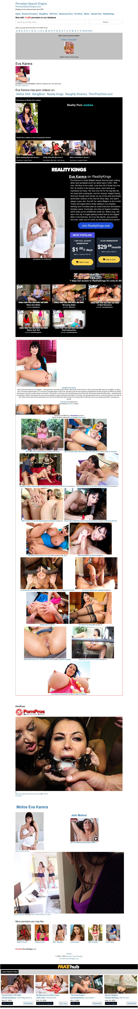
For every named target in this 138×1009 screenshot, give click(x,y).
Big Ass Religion (111, 995)
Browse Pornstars (30, 13)
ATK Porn (53, 13)
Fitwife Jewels (22, 942)
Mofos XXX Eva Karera (22, 851)
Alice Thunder (58, 942)
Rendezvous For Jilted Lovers (47, 995)
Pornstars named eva (21, 85)
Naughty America (76, 94)
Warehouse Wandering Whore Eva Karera (27, 794)
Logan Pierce (28, 160)
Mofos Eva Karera (32, 806)
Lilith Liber (40, 998)
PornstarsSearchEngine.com (28, 6)
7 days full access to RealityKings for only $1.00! (96, 280)
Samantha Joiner (77, 998)
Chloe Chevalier (69, 39)
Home (18, 13)
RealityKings (108, 13)
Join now (63, 1003)
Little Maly (20, 998)
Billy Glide (53, 160)
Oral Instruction (69, 330)
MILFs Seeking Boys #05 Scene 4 (27, 157)
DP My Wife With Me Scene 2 (53, 157)
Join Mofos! (79, 815)
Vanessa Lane (40, 942)
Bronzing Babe (69, 304)
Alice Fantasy (93, 942)
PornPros (78, 13)
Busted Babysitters (19, 914)
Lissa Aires (110, 942)
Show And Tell (33, 330)
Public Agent (111, 1003)
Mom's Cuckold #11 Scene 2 (79, 157)
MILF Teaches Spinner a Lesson (41, 914)
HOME (69, 954)
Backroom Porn (66, 13)
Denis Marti (89, 998)
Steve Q (29, 998)
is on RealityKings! (42, 259)
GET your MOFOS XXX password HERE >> (83, 842)
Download (28, 1003)
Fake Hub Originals (44, 1003)
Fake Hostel (7, 1003)
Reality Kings (55, 94)
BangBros (43, 13)
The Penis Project (78, 995)
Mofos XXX (23, 94)
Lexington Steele (82, 160)
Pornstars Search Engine (31, 3)
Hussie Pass (96, 13)
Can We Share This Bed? (11, 995)
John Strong (60, 160)
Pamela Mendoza (8, 998)
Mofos (86, 13)
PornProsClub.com (101, 94)
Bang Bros (70, 404)
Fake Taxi (75, 1003)
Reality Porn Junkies (34, 100)
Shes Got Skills (33, 304)
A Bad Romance (105, 304)
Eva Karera (20, 100)
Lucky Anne (74, 942)
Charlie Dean (51, 998)
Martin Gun (124, 998)
